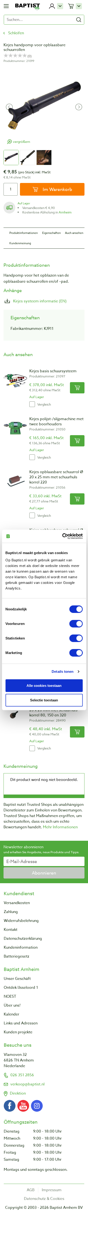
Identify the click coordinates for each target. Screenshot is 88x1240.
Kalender (11, 1014)
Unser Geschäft (17, 978)
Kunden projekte (18, 1032)
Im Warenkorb (57, 189)
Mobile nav (6, 6)
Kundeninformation (21, 947)
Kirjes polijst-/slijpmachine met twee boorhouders (56, 421)
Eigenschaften (51, 233)
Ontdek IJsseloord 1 (21, 987)
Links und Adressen (21, 1023)
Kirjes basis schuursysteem (53, 371)
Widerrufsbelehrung (21, 921)
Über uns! (12, 1005)
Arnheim (65, 212)
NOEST (10, 996)
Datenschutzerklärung (23, 938)
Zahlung (11, 912)
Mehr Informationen (60, 827)
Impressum (51, 1190)
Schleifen (16, 33)
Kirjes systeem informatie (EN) (39, 301)
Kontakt (10, 929)
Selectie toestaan (44, 700)
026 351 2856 (22, 1075)
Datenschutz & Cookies (44, 1198)
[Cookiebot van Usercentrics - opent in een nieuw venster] (63, 536)
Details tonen (62, 671)
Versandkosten (17, 903)
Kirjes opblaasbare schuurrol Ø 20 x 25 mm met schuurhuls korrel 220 (56, 477)
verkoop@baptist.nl (27, 1084)
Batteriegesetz (16, 956)
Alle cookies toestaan (44, 685)
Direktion (18, 1093)
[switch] (76, 624)
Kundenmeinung (20, 243)
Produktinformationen (23, 233)
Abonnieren (44, 873)
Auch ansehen (74, 233)
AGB (30, 1190)
